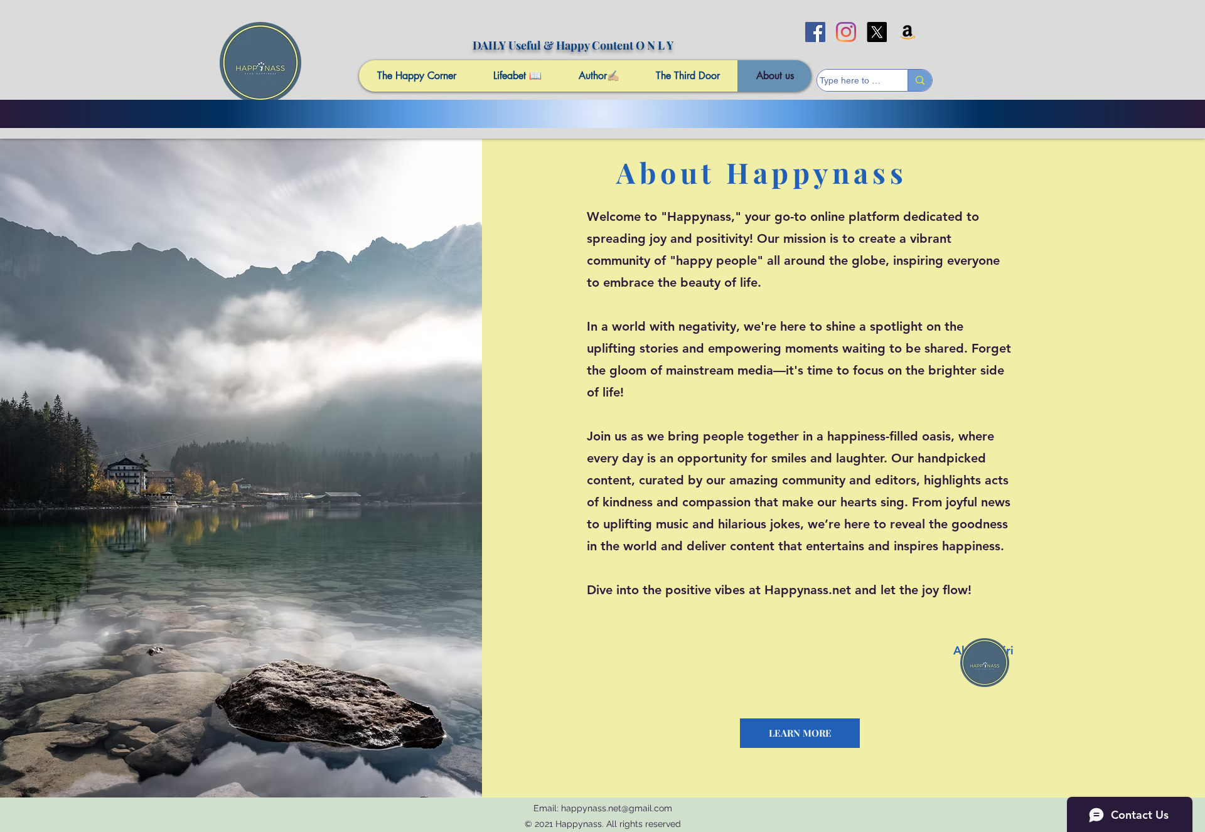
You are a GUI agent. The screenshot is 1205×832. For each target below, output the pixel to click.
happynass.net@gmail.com (616, 808)
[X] (877, 32)
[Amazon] (907, 32)
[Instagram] (846, 32)
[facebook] (815, 32)
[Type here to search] (920, 80)
